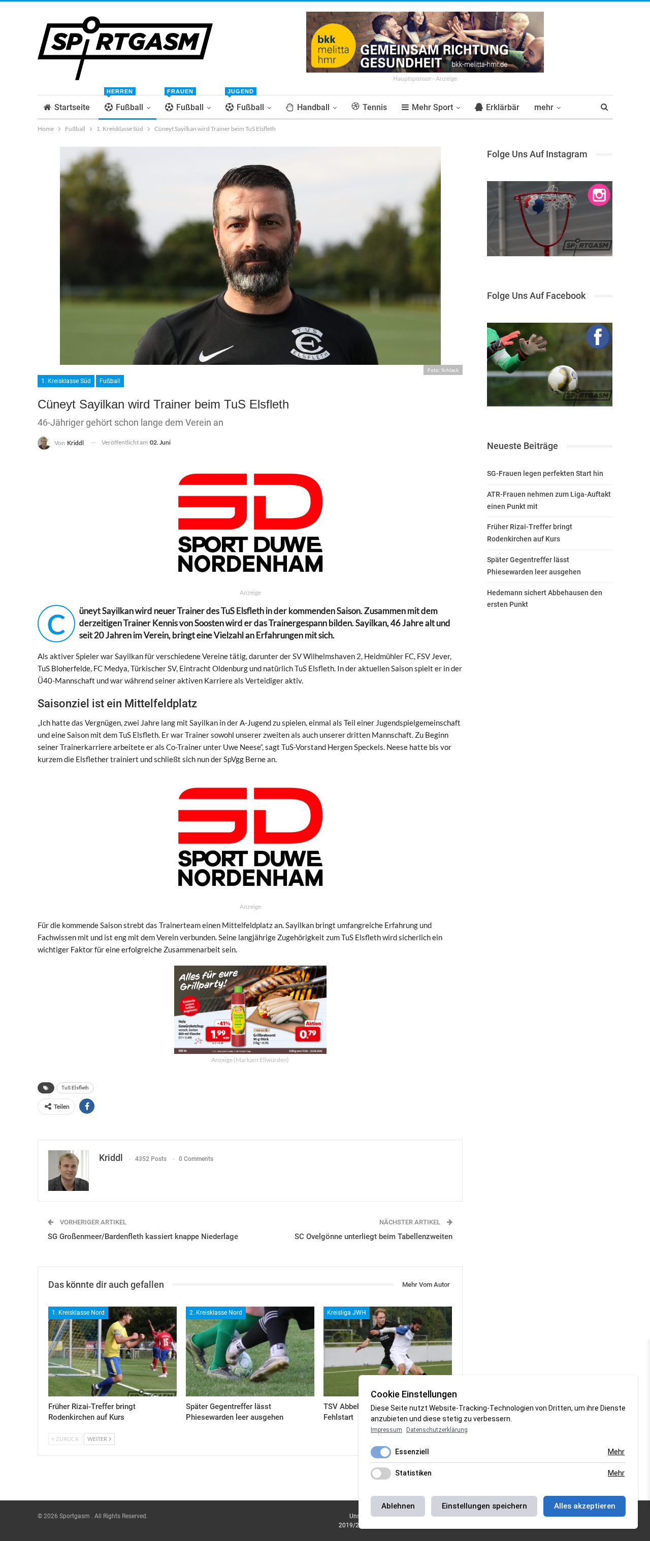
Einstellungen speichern (484, 1506)
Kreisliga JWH (346, 1312)
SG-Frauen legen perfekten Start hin (545, 473)
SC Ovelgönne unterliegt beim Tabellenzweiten (373, 1236)
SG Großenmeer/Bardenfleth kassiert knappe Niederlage (143, 1236)
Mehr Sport (432, 107)
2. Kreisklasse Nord (215, 1312)
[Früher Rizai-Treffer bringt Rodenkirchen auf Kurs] (112, 1351)
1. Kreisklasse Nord (78, 1312)
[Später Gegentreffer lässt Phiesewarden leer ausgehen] (250, 1351)
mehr (544, 107)
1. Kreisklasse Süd (66, 381)
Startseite (72, 107)
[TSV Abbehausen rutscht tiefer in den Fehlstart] (387, 1351)
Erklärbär (502, 107)
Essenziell (412, 1452)
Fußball (125, 103)
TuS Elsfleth (75, 1087)
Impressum (386, 1429)
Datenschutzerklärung (437, 1429)
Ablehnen (398, 1506)
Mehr (616, 1451)
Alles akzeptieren (584, 1506)
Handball (313, 107)
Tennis (375, 107)
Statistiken (413, 1473)
